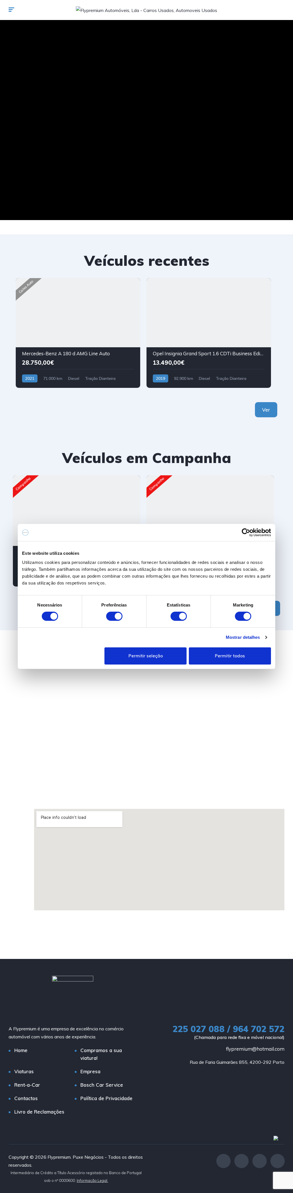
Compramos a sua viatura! (101, 1054)
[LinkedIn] (277, 1161)
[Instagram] (241, 1161)
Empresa (90, 1071)
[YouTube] (259, 1161)
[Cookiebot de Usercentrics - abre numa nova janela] (246, 532)
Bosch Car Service (101, 1085)
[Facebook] (223, 1161)
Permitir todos (230, 656)
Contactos (26, 1098)
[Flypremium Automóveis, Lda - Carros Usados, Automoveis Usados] (146, 10)
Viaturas (24, 1071)
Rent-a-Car (27, 1085)
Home (20, 1050)
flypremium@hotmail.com (255, 1049)
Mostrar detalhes (243, 637)
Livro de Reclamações (39, 1112)
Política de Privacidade (106, 1098)
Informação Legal (92, 1180)
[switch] (114, 616)
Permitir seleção (145, 656)
